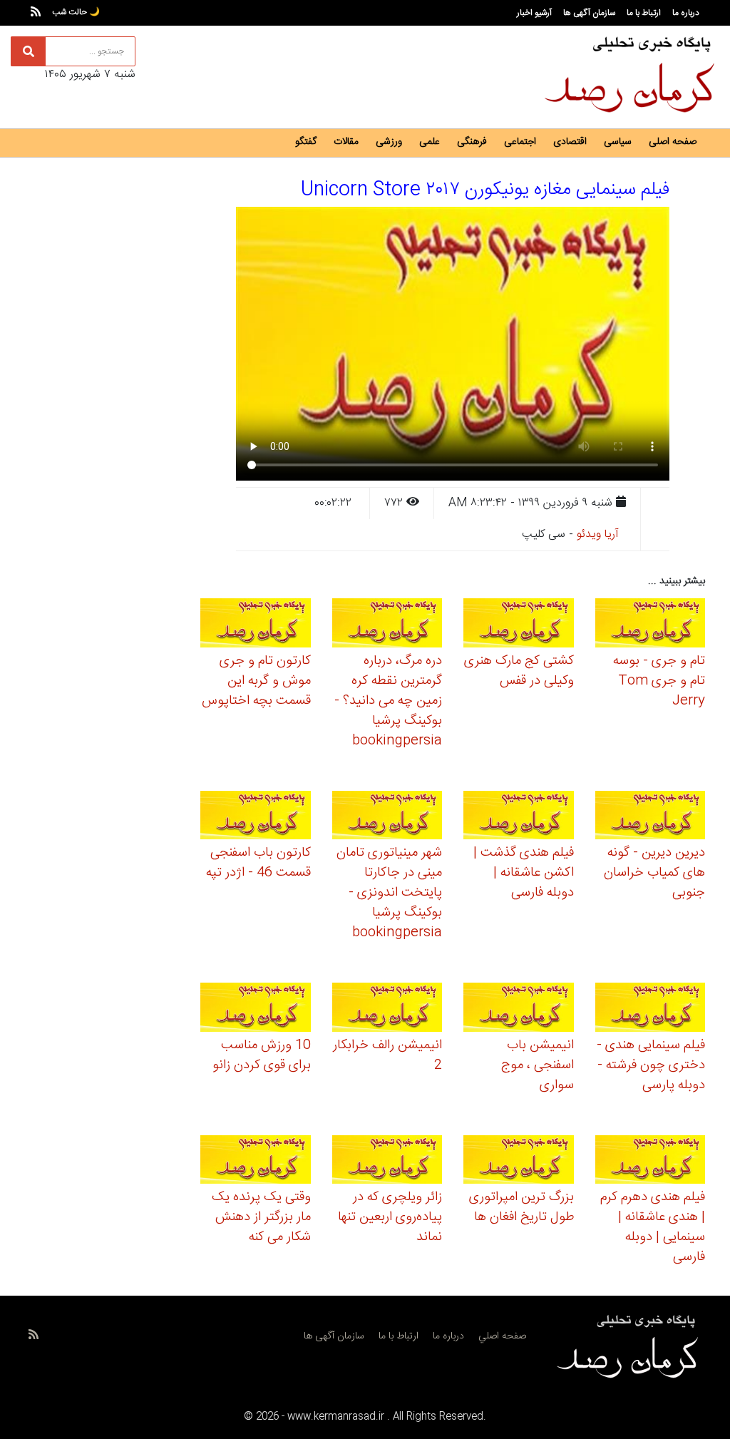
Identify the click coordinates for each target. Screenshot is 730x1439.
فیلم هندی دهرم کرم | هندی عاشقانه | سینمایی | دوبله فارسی (652, 1227)
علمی (429, 141)
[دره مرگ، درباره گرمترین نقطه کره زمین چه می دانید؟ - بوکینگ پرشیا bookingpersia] (387, 625)
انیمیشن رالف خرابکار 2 (387, 1055)
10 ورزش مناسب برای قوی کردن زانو (261, 1055)
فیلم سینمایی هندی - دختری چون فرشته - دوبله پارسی (651, 1065)
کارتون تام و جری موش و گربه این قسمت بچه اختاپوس (256, 681)
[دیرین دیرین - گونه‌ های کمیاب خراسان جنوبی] (650, 817)
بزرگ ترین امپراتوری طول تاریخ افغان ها (521, 1207)
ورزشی (389, 141)
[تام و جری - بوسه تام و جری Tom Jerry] (650, 625)
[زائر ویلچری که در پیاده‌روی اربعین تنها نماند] (387, 1162)
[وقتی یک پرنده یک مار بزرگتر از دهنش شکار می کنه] (255, 1162)
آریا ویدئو (598, 534)
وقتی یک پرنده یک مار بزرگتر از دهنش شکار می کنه (261, 1217)
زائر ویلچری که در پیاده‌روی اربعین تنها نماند (390, 1217)
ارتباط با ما (644, 13)
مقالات (346, 141)
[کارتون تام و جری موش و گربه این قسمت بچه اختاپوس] (255, 625)
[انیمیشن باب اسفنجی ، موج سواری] (518, 1009)
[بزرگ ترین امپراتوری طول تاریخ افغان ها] (518, 1162)
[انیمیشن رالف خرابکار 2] (387, 1009)
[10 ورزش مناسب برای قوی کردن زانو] (255, 1009)
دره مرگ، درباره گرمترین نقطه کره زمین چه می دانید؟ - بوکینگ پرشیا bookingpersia (388, 701)
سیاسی (618, 141)
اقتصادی (570, 141)
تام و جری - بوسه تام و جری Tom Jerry (659, 681)
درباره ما (685, 13)
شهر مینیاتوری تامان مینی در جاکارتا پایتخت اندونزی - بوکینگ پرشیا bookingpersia (389, 892)
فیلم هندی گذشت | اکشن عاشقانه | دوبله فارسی (523, 872)
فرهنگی (472, 141)
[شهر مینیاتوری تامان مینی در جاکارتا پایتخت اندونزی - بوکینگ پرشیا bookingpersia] (387, 817)
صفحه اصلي (502, 1336)
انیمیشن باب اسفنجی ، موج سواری (537, 1065)
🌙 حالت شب (76, 12)
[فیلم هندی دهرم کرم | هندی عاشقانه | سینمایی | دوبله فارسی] (650, 1162)
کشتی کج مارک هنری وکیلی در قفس (519, 671)
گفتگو (306, 141)
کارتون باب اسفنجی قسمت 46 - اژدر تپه (258, 863)
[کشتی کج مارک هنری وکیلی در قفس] (518, 625)
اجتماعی (520, 141)
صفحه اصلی (672, 141)
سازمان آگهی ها (589, 13)
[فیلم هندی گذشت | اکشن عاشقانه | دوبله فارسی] (518, 817)
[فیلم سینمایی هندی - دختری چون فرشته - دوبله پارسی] (650, 1009)
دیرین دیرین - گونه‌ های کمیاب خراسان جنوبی (654, 872)
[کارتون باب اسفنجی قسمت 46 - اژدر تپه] (255, 817)
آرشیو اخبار (534, 13)
